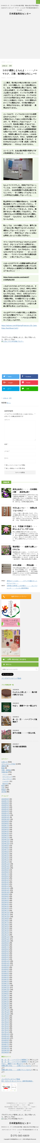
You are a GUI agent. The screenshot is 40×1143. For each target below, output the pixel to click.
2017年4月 (5, 1026)
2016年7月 (5, 1044)
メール (6, 451)
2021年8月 (5, 920)
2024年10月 (5, 843)
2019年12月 (5, 961)
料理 (3, 786)
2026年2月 (5, 811)
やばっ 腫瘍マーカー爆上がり (25, 706)
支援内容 (31, 1103)
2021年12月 (5, 912)
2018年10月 (5, 989)
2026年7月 (5, 801)
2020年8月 (5, 945)
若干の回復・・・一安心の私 (24, 733)
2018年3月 (5, 1004)
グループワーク (7, 779)
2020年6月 (5, 949)
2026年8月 (5, 799)
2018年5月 (5, 1000)
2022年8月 (5, 896)
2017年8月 (5, 1018)
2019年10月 (5, 965)
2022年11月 (5, 890)
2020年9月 (5, 943)
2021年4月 (5, 929)
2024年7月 (5, 850)
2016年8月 (5, 1042)
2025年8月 (5, 823)
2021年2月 (5, 933)
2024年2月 (5, 860)
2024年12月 (5, 839)
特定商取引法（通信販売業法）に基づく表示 (20, 1108)
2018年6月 (5, 997)
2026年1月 (5, 813)
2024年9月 (5, 845)
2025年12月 (5, 815)
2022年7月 (5, 898)
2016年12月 (5, 1034)
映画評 (3, 790)
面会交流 (5, 783)
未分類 (3, 792)
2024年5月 (5, 854)
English (33, 1106)
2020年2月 (5, 957)
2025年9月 (5, 821)
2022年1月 (5, 910)
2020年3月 (5, 955)
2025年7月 (5, 825)
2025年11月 (5, 817)
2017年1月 (5, 1032)
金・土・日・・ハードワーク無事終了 (14, 1059)
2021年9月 (5, 918)
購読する (8, 664)
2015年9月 (5, 1052)
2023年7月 (5, 874)
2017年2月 (5, 1030)
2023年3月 (5, 882)
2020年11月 (5, 939)
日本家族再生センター (20, 13)
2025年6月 (5, 827)
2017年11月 (5, 1012)
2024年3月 (5, 858)
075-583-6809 (20, 1135)
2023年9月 (5, 870)
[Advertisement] (20, 38)
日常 (10, 398)
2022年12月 (5, 888)
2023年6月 (5, 876)
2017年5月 (5, 1024)
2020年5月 (5, 951)
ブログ (23, 1105)
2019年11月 (5, 963)
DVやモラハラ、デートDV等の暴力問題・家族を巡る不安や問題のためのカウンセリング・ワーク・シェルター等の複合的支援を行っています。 (20, 1129)
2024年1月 (5, 862)
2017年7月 (5, 1020)
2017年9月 (5, 1016)
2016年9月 (5, 1040)
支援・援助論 (6, 770)
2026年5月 (5, 805)
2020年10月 (5, 941)
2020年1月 (5, 959)
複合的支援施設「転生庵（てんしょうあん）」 (17, 1106)
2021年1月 (5, 935)
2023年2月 (5, 884)
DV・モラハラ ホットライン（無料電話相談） (17, 1081)
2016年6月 (5, 1046)
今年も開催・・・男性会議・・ (25, 565)
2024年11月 (5, 841)
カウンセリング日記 (8, 764)
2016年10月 (5, 1038)
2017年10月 (5, 1014)
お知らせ (5, 398)
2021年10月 (5, 916)
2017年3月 (5, 1028)
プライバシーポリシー (15, 1110)
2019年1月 (5, 983)
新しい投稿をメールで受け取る (15, 468)
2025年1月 (5, 837)
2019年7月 (5, 971)
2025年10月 (5, 819)
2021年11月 (5, 914)
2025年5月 (5, 829)
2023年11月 (5, 866)
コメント (7, 419)
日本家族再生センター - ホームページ (16, 1103)
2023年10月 (5, 868)
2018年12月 (5, 985)
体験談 (3, 766)
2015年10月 (5, 1050)
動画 (3, 768)
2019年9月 (5, 967)
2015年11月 (5, 1048)
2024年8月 (5, 847)
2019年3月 (5, 979)
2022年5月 (5, 902)
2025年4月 (5, 831)
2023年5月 (5, 878)
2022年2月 (5, 908)
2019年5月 (5, 975)
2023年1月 (5, 886)
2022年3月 (5, 906)
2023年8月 (5, 872)
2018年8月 (5, 993)
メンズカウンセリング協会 (11, 678)
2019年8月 (5, 969)
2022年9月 (5, 894)
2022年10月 (5, 892)
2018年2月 (5, 1006)
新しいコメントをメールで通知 (15, 465)
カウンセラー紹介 (14, 1105)
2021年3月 (5, 931)
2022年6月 (5, 900)
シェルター (5, 781)
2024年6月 (5, 852)
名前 (6, 444)
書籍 (29, 1105)
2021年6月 (5, 925)
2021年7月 (5, 922)
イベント (5, 774)
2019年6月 (5, 973)
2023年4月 (5, 880)
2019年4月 (5, 977)
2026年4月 (5, 807)
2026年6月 (5, 803)
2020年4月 (5, 953)
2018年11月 (5, 987)
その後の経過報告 (20, 747)
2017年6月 (5, 1022)
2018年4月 (5, 1002)
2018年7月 (5, 995)
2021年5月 (5, 927)
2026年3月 (5, 809)
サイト (6, 458)
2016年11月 (5, 1036)
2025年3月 (5, 833)
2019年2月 (5, 981)
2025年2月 (5, 835)
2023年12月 (5, 864)
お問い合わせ (27, 1110)
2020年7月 (5, 947)
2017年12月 (5, 1010)
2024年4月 (5, 856)
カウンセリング (7, 776)
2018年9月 (5, 991)
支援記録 (4, 772)
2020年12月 (5, 937)
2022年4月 (5, 904)
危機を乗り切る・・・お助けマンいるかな (16, 1066)
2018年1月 (5, 1008)
